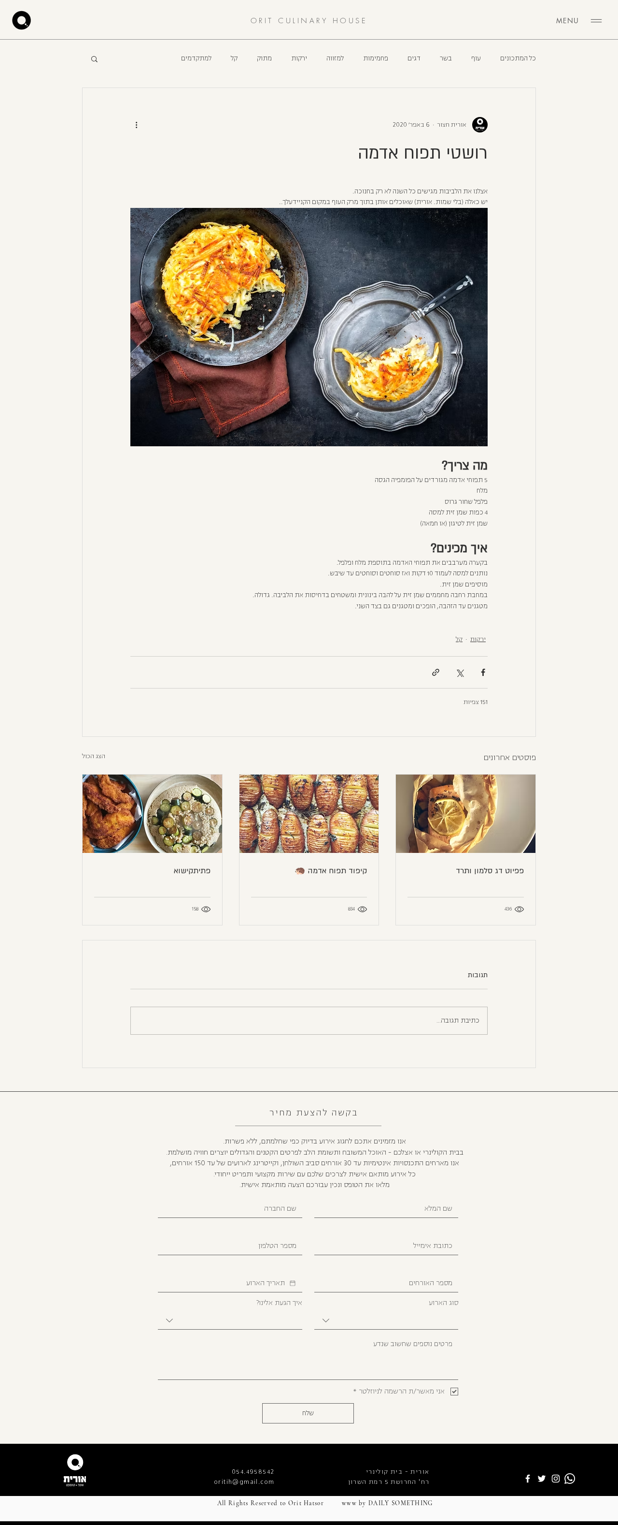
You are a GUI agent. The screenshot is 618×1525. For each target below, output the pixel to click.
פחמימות (375, 58)
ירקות (299, 58)
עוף (476, 58)
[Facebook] (527, 1478)
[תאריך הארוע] (292, 1283)
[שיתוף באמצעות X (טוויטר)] (459, 672)
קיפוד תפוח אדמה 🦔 (331, 870)
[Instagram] (555, 1478)
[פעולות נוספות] (136, 125)
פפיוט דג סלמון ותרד (490, 870)
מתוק (264, 58)
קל (234, 58)
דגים (414, 58)
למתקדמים (196, 58)
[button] (94, 58)
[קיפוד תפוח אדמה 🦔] (309, 814)
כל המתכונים (518, 58)
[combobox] (386, 1321)
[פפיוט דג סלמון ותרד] (465, 814)
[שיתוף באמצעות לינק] (435, 672)
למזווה (335, 58)
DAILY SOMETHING (400, 1503)
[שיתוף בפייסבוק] (483, 672)
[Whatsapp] (569, 1478)
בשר (446, 58)
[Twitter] (541, 1478)
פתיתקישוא (192, 870)
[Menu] (596, 21)
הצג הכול (93, 756)
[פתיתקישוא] (152, 814)
